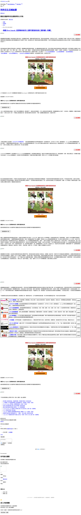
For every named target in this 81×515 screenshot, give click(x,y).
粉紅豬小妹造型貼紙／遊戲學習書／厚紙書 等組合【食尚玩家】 (17, 401)
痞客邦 (8, 428)
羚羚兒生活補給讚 (9, 10)
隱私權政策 (48, 497)
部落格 (4, 23)
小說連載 (10, 432)
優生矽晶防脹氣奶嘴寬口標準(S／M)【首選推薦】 (14, 407)
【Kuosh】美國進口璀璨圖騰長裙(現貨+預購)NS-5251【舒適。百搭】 (18, 411)
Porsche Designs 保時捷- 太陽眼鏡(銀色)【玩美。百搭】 (15, 404)
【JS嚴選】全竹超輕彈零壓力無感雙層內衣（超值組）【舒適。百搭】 (18, 402)
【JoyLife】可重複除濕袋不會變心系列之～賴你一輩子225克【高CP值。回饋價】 (21, 414)
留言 (11, 428)
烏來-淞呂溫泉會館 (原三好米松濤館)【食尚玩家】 (14, 405)
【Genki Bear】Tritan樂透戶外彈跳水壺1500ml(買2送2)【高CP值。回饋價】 (19, 408)
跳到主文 (3, 13)
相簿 (4, 22)
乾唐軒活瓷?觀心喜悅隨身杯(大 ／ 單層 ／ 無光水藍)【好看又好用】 (18, 413)
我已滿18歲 (3, 512)
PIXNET (31, 497)
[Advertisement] (40, 129)
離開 (7, 512)
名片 (4, 25)
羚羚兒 (2, 421)
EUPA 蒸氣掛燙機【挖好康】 (9, 410)
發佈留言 (2, 444)
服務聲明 (52, 497)
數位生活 (11, 19)
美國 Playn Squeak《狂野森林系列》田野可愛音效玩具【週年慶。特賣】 (27, 30)
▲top (2, 434)
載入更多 (2, 436)
